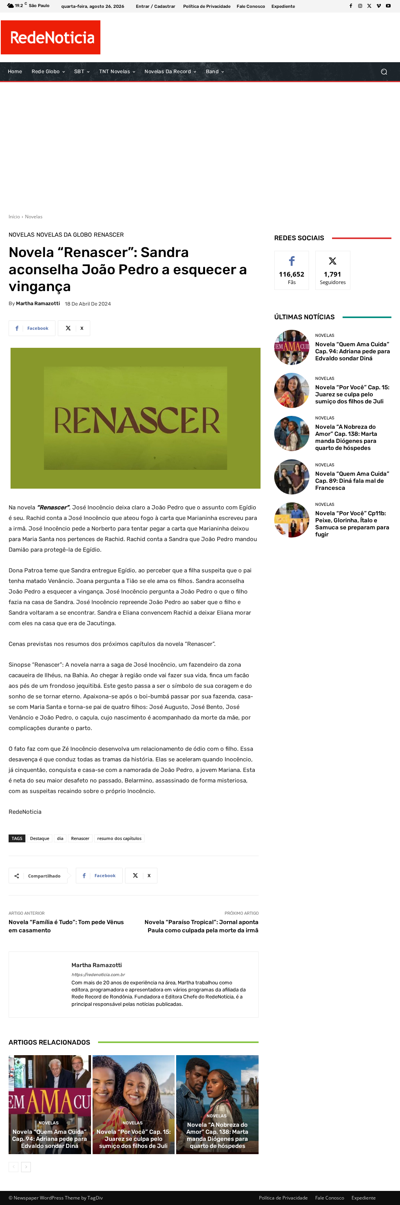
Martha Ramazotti (38, 303)
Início (14, 216)
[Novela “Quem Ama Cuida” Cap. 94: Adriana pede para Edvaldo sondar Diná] (50, 1104)
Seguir (333, 257)
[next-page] (26, 1167)
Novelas (34, 216)
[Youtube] (388, 6)
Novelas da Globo (64, 235)
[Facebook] (350, 6)
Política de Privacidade (283, 1197)
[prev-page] (13, 1167)
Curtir (292, 257)
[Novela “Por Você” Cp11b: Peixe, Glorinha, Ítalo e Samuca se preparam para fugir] (291, 520)
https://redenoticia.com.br (98, 975)
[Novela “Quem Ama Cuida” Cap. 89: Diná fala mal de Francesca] (291, 477)
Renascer (109, 235)
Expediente (364, 1197)
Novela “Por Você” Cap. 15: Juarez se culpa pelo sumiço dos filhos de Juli (133, 1138)
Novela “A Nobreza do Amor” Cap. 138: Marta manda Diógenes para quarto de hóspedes (217, 1135)
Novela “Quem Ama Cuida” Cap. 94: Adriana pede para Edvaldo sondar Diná (49, 1138)
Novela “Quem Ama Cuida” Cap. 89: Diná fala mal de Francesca (352, 480)
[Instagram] (360, 6)
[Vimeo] (379, 6)
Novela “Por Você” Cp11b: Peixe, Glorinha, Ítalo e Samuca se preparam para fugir (352, 524)
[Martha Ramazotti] (40, 984)
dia (60, 838)
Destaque (39, 838)
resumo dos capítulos (119, 838)
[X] (369, 6)
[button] (384, 72)
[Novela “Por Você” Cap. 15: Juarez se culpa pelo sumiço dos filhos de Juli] (134, 1104)
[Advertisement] (200, 145)
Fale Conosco (329, 1197)
